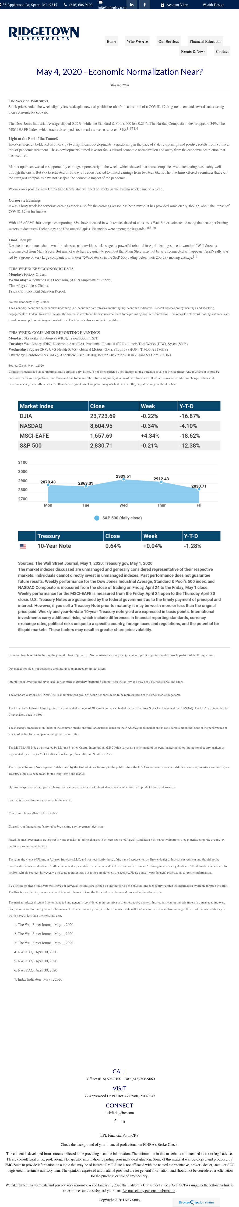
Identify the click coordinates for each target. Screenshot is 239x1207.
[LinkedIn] (132, 4)
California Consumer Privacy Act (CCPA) (159, 1184)
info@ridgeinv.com (119, 1112)
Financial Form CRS (123, 1135)
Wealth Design (213, 4)
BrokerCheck (167, 1144)
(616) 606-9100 (80, 4)
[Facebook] (144, 4)
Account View (177, 4)
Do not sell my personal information (149, 1190)
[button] (111, 41)
